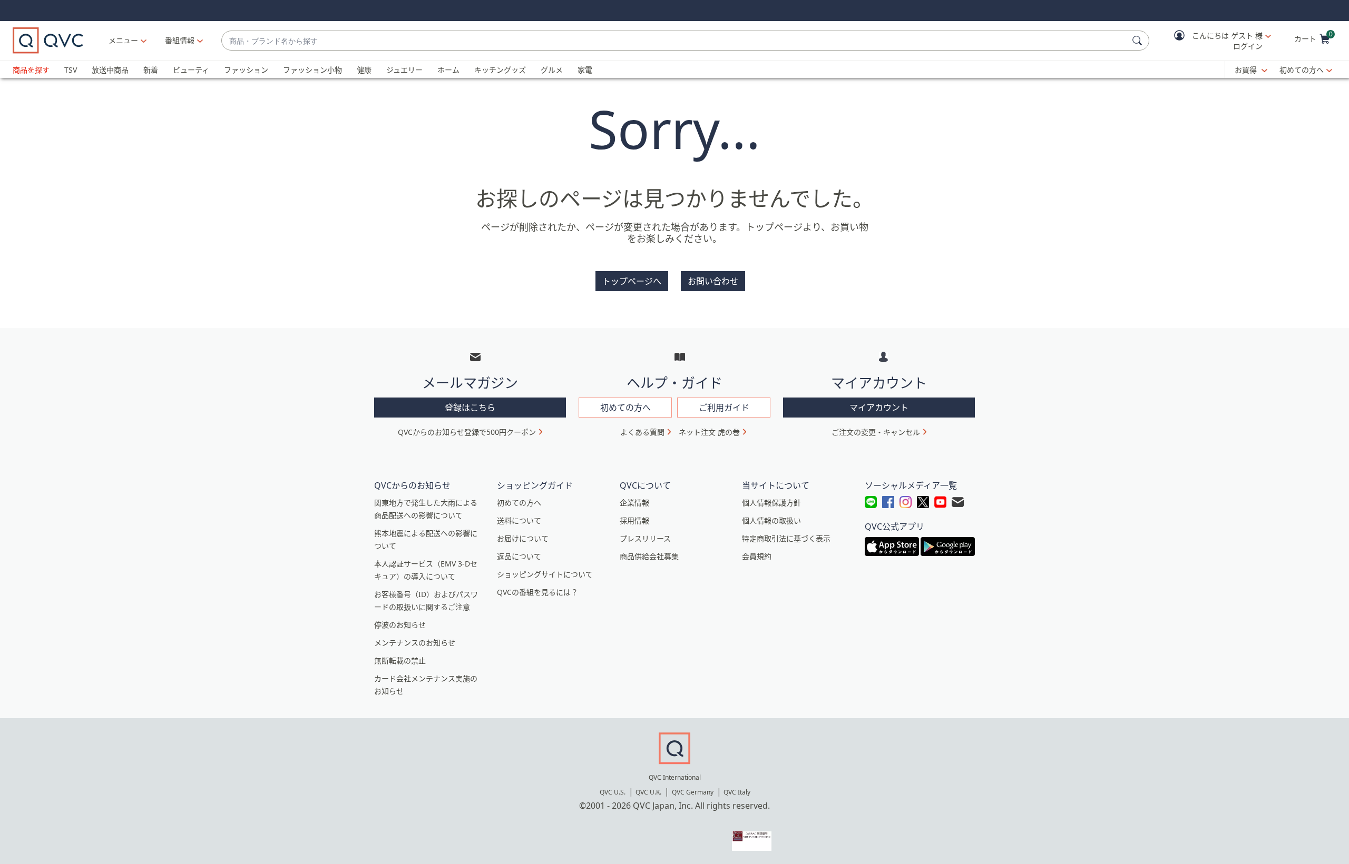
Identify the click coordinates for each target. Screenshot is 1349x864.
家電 (585, 70)
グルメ (552, 70)
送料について (519, 520)
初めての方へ (1301, 70)
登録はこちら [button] (470, 407)
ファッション (246, 70)
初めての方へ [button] (625, 407)
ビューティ (191, 70)
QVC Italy (737, 792)
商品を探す (31, 70)
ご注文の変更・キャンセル (876, 432)
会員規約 (756, 556)
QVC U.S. (612, 792)
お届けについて (523, 538)
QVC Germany (692, 792)
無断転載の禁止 (400, 661)
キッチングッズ (500, 70)
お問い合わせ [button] (713, 281)
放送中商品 (110, 70)
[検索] (1139, 40)
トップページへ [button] (631, 281)
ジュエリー (404, 70)
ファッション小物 (312, 70)
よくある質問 (642, 432)
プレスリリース (645, 538)
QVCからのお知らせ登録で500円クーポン (467, 432)
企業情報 (634, 503)
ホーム (448, 70)
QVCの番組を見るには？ (537, 592)
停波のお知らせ (400, 625)
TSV (70, 70)
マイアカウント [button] (878, 407)
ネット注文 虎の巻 (709, 432)
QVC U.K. (648, 792)
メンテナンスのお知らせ (414, 643)
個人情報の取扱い (771, 520)
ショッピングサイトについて (545, 574)
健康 (364, 70)
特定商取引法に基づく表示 (786, 538)
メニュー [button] (123, 40)
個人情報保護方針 (771, 503)
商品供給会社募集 (649, 556)
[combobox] (675, 41)
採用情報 (634, 520)
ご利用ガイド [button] (724, 407)
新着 (150, 70)
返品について (519, 556)
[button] (1215, 40)
